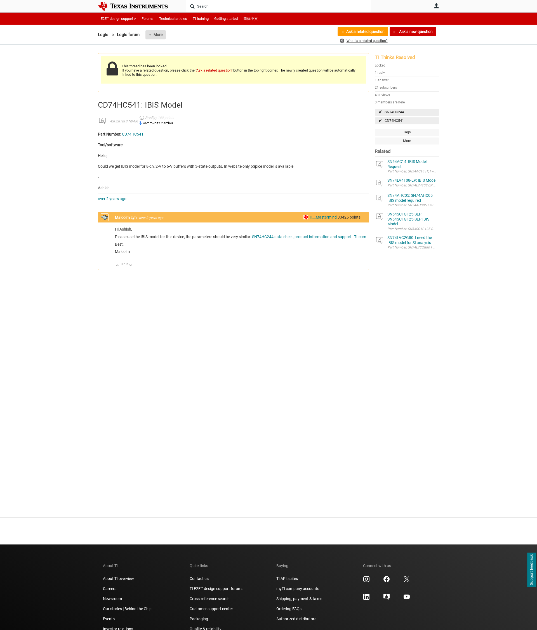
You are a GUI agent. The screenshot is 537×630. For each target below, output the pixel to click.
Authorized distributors (296, 619)
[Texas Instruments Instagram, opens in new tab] (366, 581)
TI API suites (287, 578)
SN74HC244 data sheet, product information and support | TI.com (309, 237)
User (436, 6)
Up (117, 265)
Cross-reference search (210, 598)
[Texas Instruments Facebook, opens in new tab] (386, 581)
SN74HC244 (394, 112)
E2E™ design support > (118, 18)
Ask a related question (365, 31)
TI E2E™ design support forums (216, 588)
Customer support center (211, 609)
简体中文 (250, 18)
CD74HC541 (394, 121)
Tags (407, 132)
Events (109, 619)
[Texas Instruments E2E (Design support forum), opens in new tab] (386, 598)
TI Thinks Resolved (395, 57)
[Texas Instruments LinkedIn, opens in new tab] (366, 598)
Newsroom (112, 598)
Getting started (226, 18)
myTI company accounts (297, 588)
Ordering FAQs (289, 609)
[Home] (137, 6)
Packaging (199, 619)
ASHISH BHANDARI (124, 121)
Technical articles (173, 18)
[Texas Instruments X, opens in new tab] (406, 581)
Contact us (199, 578)
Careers (109, 588)
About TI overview (118, 578)
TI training (201, 18)
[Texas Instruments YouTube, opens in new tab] (406, 598)
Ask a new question (415, 31)
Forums (148, 18)
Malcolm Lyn (126, 217)
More (158, 34)
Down (130, 265)
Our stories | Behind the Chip (127, 609)
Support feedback (531, 570)
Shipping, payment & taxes (299, 598)
